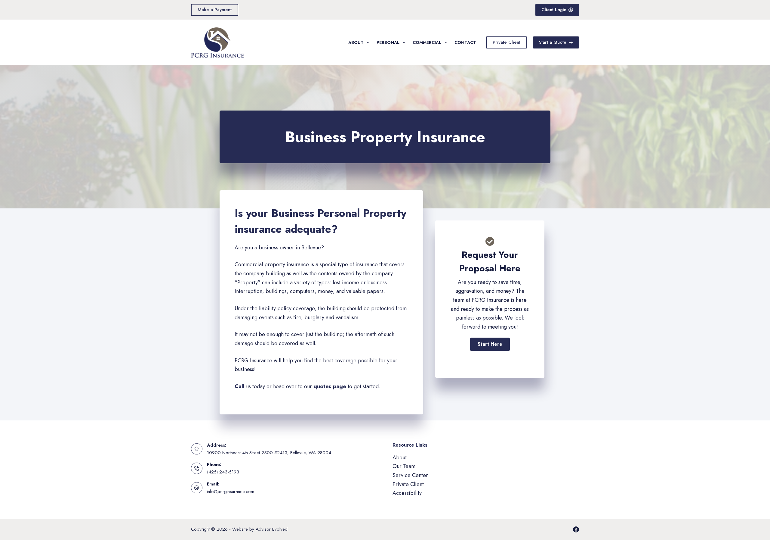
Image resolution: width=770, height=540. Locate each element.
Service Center (410, 475)
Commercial (427, 42)
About (356, 42)
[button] (490, 344)
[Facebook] (576, 529)
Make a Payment (215, 9)
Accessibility (407, 493)
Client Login (553, 9)
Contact (465, 42)
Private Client (506, 42)
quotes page (329, 386)
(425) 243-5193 (223, 472)
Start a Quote (552, 42)
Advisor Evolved (272, 529)
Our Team (404, 466)
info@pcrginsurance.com (230, 491)
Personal (388, 42)
